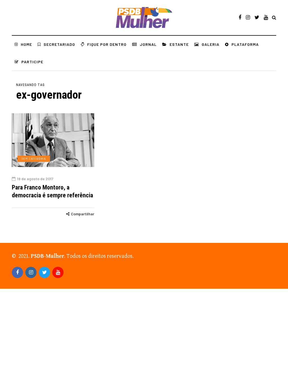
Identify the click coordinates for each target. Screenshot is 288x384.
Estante (179, 44)
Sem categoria (34, 158)
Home (26, 44)
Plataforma (245, 44)
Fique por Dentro (107, 44)
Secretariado (59, 44)
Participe (32, 61)
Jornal (148, 44)
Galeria (210, 44)
